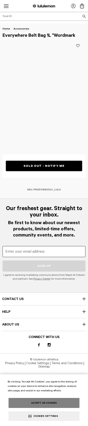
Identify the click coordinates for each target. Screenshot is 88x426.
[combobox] (44, 16)
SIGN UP (44, 266)
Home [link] (6, 28)
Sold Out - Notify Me (44, 166)
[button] (6, 6)
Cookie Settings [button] (37, 363)
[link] (73, 6)
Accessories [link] (21, 28)
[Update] (78, 46)
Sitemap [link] (44, 367)
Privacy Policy (14, 363)
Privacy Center (41, 278)
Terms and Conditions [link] (67, 363)
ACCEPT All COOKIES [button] (44, 403)
